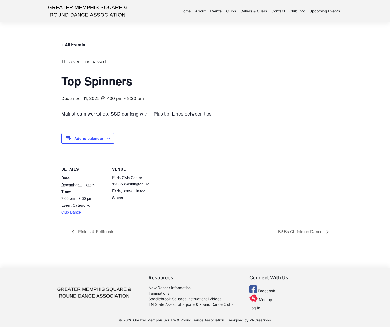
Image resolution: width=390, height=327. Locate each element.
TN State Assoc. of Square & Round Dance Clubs (191, 304)
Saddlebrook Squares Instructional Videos (185, 299)
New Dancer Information (170, 287)
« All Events (73, 44)
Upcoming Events (324, 11)
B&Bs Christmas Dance (301, 231)
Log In (254, 308)
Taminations (159, 293)
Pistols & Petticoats (95, 231)
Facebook (266, 291)
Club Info (297, 11)
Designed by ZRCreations (249, 320)
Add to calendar (88, 138)
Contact (278, 11)
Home (186, 11)
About (200, 11)
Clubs (231, 11)
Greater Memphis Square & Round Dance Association (178, 320)
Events (216, 11)
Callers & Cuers (253, 11)
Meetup (265, 299)
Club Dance (71, 212)
